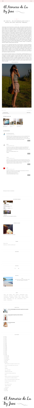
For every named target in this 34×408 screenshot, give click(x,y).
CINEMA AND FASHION (22, 294)
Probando (10, 294)
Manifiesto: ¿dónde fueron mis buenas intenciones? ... (12, 376)
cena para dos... (7, 387)
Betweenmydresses (10, 133)
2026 (5, 336)
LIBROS (14, 294)
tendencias (17, 294)
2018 (4, 345)
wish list (5, 298)
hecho (5, 110)
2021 (4, 342)
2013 (4, 351)
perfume (20, 297)
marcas (5, 294)
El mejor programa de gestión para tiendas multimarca (15, 314)
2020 (5, 343)
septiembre (6, 359)
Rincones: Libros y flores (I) (12, 126)
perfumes (16, 297)
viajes (15, 298)
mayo (5, 388)
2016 (4, 347)
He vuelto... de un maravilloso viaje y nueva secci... (11, 365)
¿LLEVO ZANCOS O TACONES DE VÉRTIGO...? (11, 377)
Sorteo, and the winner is (8, 384)
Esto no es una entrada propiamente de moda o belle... (12, 379)
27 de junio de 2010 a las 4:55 (10, 145)
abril (5, 389)
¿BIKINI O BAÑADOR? (8, 385)
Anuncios (27, 297)
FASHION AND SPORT (9, 298)
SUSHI (6, 374)
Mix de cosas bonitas (20, 298)
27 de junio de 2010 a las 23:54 (10, 158)
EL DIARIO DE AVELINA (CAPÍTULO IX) (10, 373)
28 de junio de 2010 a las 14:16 (10, 169)
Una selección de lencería (11, 322)
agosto (6, 360)
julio (5, 361)
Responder (29, 140)
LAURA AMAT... (7, 382)
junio (5, 362)
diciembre (6, 355)
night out (25, 298)
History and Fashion (6, 297)
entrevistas (23, 297)
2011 (4, 353)
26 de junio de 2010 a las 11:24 (10, 134)
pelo (13, 298)
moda (7, 294)
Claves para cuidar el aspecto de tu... (19, 126)
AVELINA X (6, 368)
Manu (8, 144)
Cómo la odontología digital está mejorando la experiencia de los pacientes (18, 309)
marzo (6, 390)
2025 (5, 337)
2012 (4, 352)
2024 (5, 338)
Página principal (5, 243)
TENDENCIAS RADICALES (8, 371)
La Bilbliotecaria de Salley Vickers (5, 126)
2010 (5, 354)
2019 (4, 344)
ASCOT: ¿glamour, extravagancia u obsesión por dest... (12, 363)
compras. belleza (12, 297)
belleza (26, 294)
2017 (4, 346)
